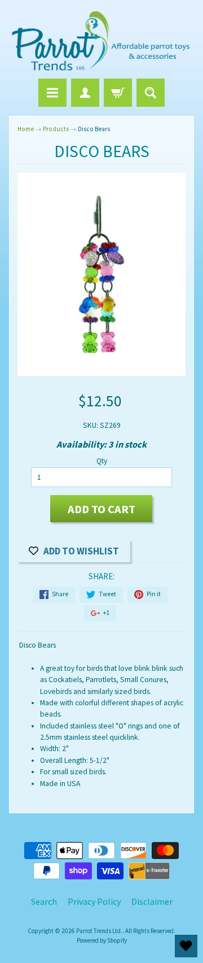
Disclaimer (152, 901)
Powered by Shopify (102, 940)
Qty (101, 461)
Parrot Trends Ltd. (99, 931)
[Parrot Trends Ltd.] (101, 41)
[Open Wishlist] (186, 946)
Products (56, 129)
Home (25, 129)
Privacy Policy (94, 901)
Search (44, 901)
